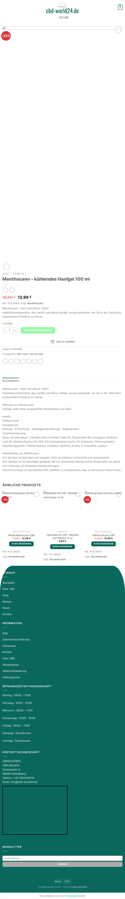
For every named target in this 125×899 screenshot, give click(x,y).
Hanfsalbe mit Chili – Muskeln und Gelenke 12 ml (62, 536)
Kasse (6, 607)
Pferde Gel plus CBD (104, 535)
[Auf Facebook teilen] (11, 361)
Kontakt (7, 614)
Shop (5, 595)
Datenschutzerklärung (15, 639)
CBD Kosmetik (36, 354)
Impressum (9, 645)
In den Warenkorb (38, 330)
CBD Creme (22, 354)
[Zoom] (7, 267)
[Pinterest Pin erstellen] (29, 361)
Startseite (8, 582)
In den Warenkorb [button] (21, 544)
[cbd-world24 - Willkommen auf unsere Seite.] (62, 7)
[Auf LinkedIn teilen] (34, 361)
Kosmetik (18, 273)
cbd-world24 (79, 886)
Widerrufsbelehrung (14, 671)
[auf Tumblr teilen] (40, 361)
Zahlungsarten (11, 677)
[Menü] (4, 7)
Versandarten (10, 664)
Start (6, 273)
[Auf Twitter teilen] (17, 361)
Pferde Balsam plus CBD (21, 535)
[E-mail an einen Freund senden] (23, 361)
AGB (5, 633)
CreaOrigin (71, 895)
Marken (7, 601)
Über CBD (8, 589)
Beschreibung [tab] (10, 381)
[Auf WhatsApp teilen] (5, 361)
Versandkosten (35, 303)
